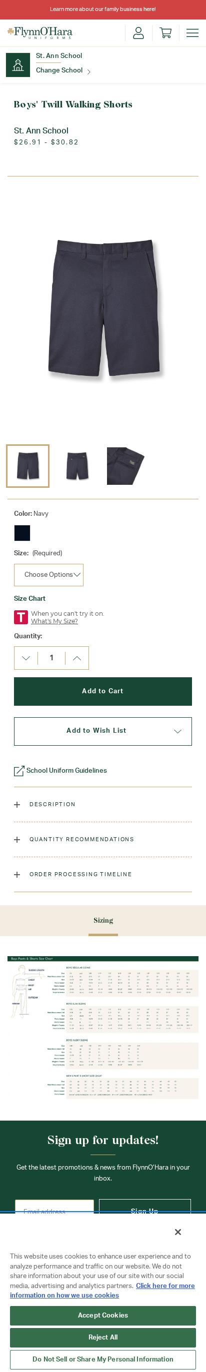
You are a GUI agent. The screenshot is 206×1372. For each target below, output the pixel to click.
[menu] (192, 32)
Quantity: (28, 636)
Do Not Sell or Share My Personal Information (103, 1360)
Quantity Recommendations (81, 839)
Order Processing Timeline (80, 874)
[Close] (178, 1232)
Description (52, 804)
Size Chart (30, 599)
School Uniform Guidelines (66, 771)
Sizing (103, 920)
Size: (38, 553)
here (149, 9)
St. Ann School (59, 56)
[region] (103, 1292)
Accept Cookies (103, 1316)
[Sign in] (138, 32)
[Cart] (166, 32)
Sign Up (144, 1212)
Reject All (103, 1338)
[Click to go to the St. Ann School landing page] (18, 64)
